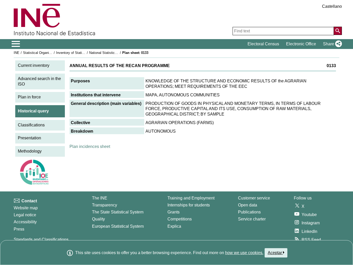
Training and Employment (190, 198)
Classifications (31, 125)
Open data (247, 205)
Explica (174, 226)
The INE (99, 198)
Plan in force (29, 97)
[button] (331, 44)
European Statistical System (118, 226)
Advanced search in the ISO (39, 81)
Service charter (252, 219)
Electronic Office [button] (301, 44)
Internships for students (188, 205)
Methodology (30, 151)
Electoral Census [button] (263, 44)
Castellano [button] (332, 6)
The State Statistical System (117, 212)
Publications (249, 212)
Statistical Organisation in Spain (47, 53)
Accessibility (25, 222)
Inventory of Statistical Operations (81, 53)
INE (16, 53)
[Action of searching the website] (338, 31)
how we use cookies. (244, 252)
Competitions (179, 219)
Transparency (104, 205)
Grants (173, 212)
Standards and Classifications (41, 239)
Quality (98, 219)
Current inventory (33, 65)
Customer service (254, 198)
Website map (26, 208)
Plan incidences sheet (90, 146)
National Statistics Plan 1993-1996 (115, 53)
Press (19, 229)
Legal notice (25, 215)
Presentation (29, 138)
